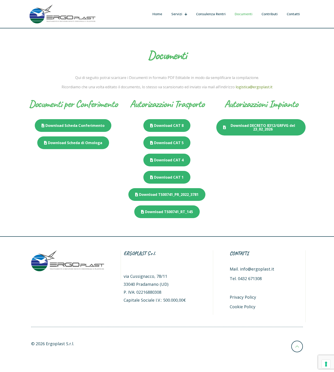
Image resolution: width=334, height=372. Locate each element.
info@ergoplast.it (257, 269)
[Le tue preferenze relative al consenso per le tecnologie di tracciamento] (326, 364)
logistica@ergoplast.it (254, 86)
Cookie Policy (242, 306)
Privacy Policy (243, 297)
